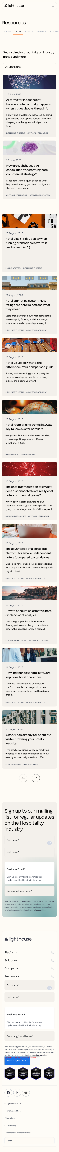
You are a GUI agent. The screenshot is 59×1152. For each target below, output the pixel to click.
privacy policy (39, 909)
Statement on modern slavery (17, 1132)
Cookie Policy (10, 1125)
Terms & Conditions (13, 1110)
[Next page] (36, 778)
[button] (29, 952)
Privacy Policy (10, 1118)
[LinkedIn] (17, 1093)
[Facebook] (8, 1093)
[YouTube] (26, 1093)
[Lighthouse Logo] (14, 6)
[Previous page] (23, 778)
